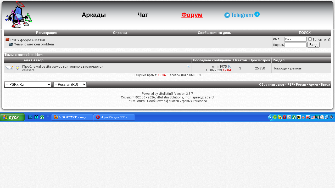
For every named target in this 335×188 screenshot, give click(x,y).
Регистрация (46, 33)
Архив (313, 84)
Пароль (278, 45)
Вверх (325, 84)
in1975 (222, 66)
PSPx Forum (296, 84)
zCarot (209, 97)
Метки (40, 40)
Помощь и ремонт (288, 68)
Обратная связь (271, 84)
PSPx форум (20, 40)
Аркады (94, 14)
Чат (142, 14)
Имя (276, 39)
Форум (192, 14)
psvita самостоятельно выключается (72, 66)
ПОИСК (305, 33)
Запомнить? (321, 40)
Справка (120, 33)
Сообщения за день (214, 33)
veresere (28, 70)
